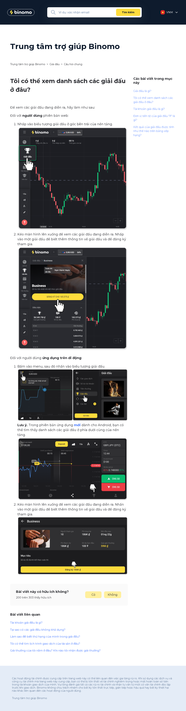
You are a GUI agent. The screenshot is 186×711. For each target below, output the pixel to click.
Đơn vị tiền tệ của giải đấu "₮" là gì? (154, 118)
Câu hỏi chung (73, 64)
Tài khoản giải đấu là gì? (26, 622)
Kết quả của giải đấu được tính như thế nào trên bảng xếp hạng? (153, 131)
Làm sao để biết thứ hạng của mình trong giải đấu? (45, 636)
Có (93, 594)
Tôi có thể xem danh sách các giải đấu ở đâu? (153, 100)
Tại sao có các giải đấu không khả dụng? (37, 629)
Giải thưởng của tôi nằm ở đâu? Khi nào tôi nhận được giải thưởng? (55, 650)
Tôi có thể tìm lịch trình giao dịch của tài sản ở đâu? (45, 643)
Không (113, 594)
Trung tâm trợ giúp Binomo (27, 64)
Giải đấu (55, 64)
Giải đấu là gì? (142, 91)
